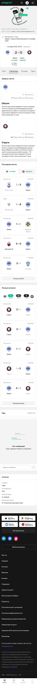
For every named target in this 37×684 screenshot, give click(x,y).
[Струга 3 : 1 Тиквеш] (21, 60)
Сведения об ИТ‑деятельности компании (15, 630)
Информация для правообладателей (14, 619)
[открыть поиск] (21, 2)
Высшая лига (23, 29)
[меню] (32, 3)
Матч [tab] (4, 71)
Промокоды (6, 636)
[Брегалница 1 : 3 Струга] (22, 60)
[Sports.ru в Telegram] (4, 538)
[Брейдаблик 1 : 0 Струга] (20, 60)
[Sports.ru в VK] (10, 538)
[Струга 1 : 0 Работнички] (23, 60)
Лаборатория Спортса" (9, 625)
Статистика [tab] (13, 71)
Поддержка (5, 584)
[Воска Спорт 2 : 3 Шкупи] (16, 60)
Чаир (3, 485)
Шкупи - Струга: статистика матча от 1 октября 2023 (23, 31)
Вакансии (5, 572)
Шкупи (15, 58)
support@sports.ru (7, 646)
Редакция (5, 561)
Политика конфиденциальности (12, 613)
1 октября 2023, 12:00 (14, 47)
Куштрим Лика (17, 503)
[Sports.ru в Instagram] (16, 538)
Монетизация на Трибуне (10, 596)
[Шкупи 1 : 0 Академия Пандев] (14, 60)
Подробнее (13, 667)
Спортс (4, 29)
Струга (22, 58)
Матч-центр (15, 29)
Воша (15, 65)
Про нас (4, 555)
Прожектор (5, 601)
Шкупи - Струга (6, 31)
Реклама (4, 578)
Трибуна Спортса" (7, 590)
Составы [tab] (24, 71)
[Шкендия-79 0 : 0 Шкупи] (13, 60)
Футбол (9, 29)
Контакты (5, 567)
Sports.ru (6, 652)
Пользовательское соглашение (12, 607)
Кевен (15, 63)
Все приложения (18, 531)
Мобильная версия (18, 547)
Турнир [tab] (33, 71)
